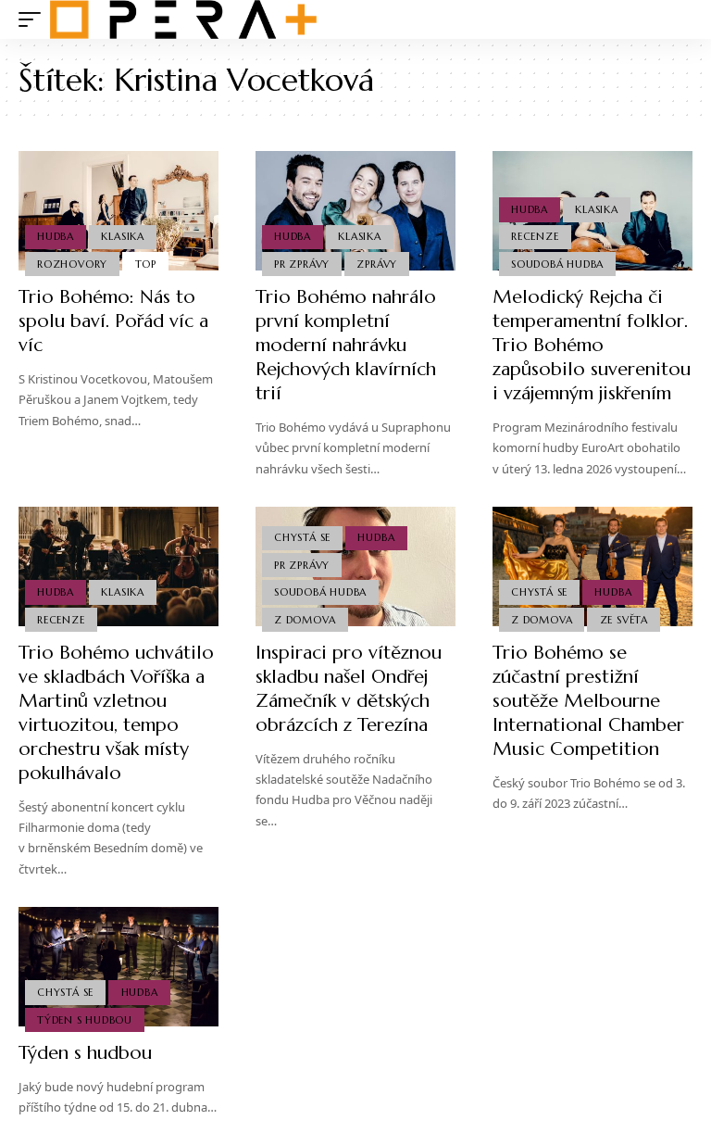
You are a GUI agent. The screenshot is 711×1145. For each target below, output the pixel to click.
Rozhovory (72, 264)
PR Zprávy (302, 264)
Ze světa (624, 619)
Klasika (122, 236)
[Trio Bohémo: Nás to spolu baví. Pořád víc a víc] (118, 211)
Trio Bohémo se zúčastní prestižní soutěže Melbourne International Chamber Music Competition (588, 701)
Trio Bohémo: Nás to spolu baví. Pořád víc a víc (113, 321)
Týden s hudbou (84, 1019)
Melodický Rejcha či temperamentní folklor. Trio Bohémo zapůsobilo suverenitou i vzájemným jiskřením (592, 345)
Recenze (534, 236)
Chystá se (302, 537)
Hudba (55, 236)
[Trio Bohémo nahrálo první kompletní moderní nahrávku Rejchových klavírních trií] (355, 211)
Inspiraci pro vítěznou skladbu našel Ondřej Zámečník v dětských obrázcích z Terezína (349, 688)
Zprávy (376, 264)
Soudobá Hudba (557, 264)
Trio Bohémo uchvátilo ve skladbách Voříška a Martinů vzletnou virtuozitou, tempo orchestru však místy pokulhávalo (116, 713)
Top (145, 264)
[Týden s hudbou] (118, 967)
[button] (34, 19)
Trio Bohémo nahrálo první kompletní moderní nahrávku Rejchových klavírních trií (346, 345)
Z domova (304, 619)
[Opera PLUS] (183, 19)
